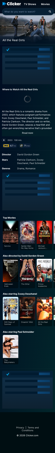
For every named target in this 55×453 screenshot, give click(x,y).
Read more (27, 133)
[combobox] (28, 11)
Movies (45, 4)
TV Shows (30, 4)
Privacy (20, 427)
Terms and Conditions (30, 429)
